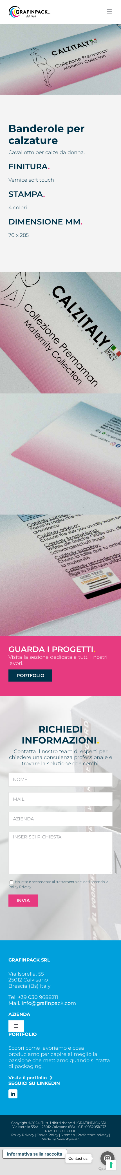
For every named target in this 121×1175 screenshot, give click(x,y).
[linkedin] (12, 1093)
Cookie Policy (47, 1135)
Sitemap (68, 1135)
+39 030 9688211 (38, 997)
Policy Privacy (19, 887)
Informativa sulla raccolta (34, 1154)
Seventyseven (68, 1139)
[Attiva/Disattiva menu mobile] (110, 11)
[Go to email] (107, 1158)
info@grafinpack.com (49, 1003)
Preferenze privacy (92, 1135)
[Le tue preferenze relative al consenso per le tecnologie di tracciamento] (111, 1165)
